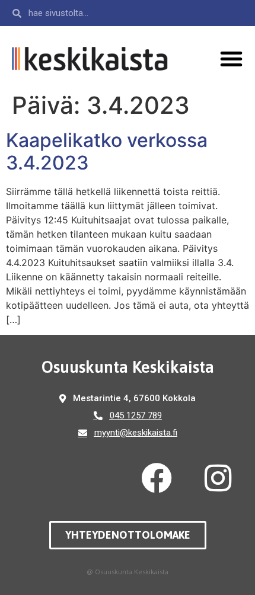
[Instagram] (218, 478)
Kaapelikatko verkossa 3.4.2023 (107, 151)
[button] (231, 58)
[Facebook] (156, 478)
